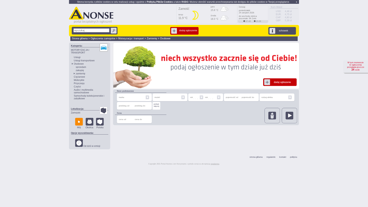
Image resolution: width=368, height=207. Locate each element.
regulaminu (215, 164)
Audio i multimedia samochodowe (83, 91)
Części (77, 86)
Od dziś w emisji (91, 146)
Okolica (89, 127)
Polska (100, 127)
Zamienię (152, 38)
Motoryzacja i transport (131, 38)
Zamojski (75, 112)
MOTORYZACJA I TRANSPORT (80, 51)
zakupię (80, 70)
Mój (79, 127)
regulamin (270, 157)
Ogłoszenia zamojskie (103, 38)
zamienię (80, 73)
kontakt (282, 157)
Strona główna (80, 38)
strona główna (256, 157)
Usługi (77, 57)
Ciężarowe (79, 77)
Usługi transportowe (84, 60)
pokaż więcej (156, 105)
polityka (293, 157)
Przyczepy (79, 83)
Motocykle (79, 80)
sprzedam (81, 67)
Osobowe (165, 38)
